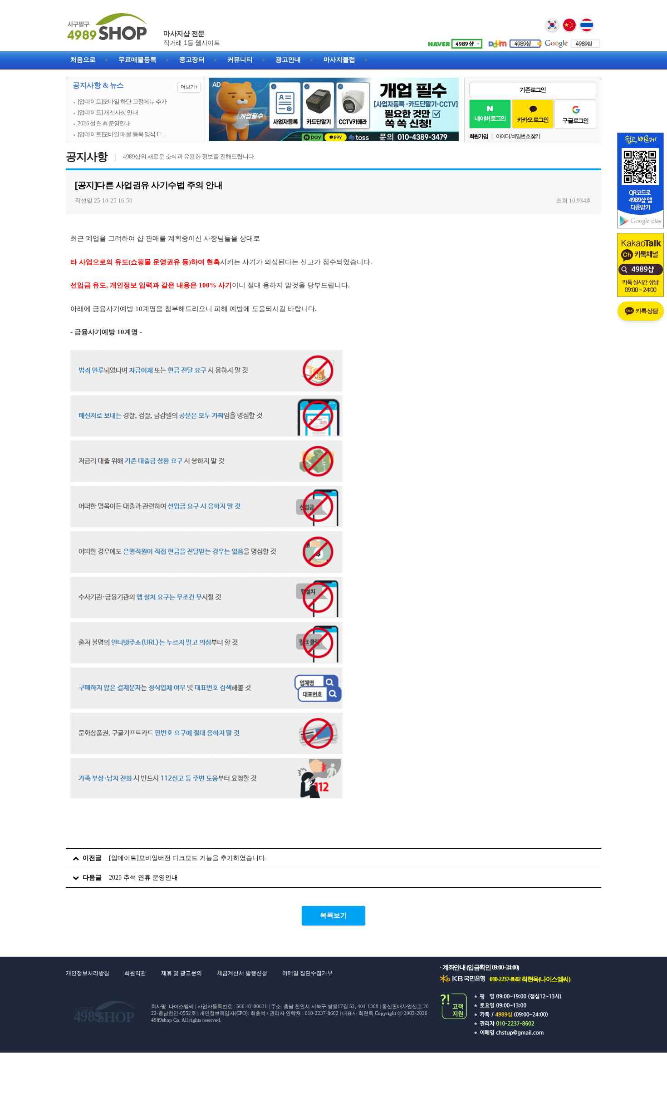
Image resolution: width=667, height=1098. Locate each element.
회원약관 (135, 973)
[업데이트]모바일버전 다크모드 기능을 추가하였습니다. (188, 858)
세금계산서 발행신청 (242, 973)
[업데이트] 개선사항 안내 (108, 112)
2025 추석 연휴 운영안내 (143, 877)
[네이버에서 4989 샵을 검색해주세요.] (453, 40)
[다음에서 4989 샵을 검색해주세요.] (512, 40)
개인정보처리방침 (87, 973)
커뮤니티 (240, 59)
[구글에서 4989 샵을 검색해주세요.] (571, 40)
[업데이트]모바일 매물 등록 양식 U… (122, 134)
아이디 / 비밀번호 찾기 (518, 136)
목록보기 (333, 915)
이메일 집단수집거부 (307, 973)
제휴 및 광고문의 (181, 973)
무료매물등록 (137, 59)
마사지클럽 (339, 59)
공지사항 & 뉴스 (135, 85)
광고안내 (288, 59)
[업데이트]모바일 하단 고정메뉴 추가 (122, 102)
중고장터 (192, 59)
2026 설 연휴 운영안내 (104, 123)
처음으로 (83, 59)
